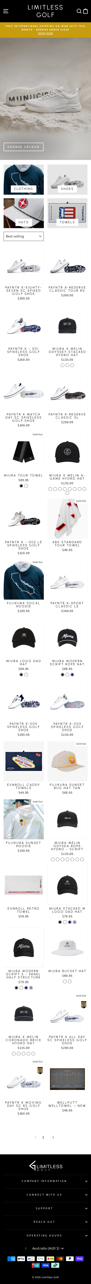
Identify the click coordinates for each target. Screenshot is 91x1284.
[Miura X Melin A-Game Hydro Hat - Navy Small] (74, 489)
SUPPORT (44, 1208)
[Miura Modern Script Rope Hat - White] (67, 674)
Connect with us (44, 1195)
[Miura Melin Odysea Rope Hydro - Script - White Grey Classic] (77, 859)
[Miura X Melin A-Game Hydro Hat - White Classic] (55, 489)
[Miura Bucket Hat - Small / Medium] (64, 981)
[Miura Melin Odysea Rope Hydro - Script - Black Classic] (57, 859)
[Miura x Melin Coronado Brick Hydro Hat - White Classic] (18, 1053)
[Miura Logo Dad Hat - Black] (21, 674)
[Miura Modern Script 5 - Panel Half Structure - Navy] (26, 987)
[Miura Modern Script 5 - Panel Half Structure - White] (21, 987)
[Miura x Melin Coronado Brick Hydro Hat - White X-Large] (33, 1053)
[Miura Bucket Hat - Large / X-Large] (69, 981)
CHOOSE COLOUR (24, 147)
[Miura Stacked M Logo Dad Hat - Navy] (69, 922)
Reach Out (44, 1222)
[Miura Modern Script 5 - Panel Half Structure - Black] (16, 987)
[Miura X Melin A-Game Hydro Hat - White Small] (69, 489)
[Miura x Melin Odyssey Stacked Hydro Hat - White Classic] (67, 365)
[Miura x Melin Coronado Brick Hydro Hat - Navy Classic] (23, 1053)
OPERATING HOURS (44, 1235)
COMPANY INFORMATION (44, 1181)
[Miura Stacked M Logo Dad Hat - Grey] (74, 922)
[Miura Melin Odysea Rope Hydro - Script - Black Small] (52, 859)
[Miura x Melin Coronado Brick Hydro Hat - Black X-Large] (28, 1053)
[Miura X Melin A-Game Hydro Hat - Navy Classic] (60, 489)
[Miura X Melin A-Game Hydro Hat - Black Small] (64, 489)
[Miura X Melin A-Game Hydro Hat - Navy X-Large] (67, 493)
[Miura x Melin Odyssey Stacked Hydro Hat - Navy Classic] (72, 365)
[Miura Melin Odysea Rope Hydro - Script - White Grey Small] (72, 859)
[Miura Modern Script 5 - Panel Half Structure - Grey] (31, 987)
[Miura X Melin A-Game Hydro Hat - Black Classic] (50, 489)
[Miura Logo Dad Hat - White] (26, 674)
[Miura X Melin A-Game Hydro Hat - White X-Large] (84, 489)
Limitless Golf (45, 11)
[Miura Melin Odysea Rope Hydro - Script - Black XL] (62, 859)
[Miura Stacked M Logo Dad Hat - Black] (60, 922)
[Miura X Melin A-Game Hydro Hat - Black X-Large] (79, 489)
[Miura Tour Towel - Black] (21, 485)
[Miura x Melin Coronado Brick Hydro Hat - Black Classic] (13, 1053)
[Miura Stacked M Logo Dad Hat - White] (64, 922)
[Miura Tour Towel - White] (26, 485)
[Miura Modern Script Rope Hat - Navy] (72, 674)
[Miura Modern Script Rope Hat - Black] (62, 674)
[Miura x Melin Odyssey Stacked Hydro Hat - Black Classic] (62, 365)
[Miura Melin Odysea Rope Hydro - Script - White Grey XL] (82, 859)
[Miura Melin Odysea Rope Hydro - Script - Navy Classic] (67, 859)
